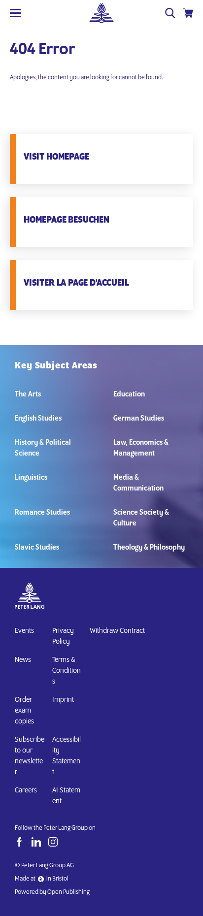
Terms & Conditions (66, 671)
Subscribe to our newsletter (29, 756)
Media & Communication (138, 483)
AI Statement (66, 795)
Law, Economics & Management (141, 448)
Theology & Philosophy (149, 548)
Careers (26, 790)
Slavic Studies (37, 548)
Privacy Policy (63, 636)
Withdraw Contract (117, 631)
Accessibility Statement (66, 756)
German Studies (138, 419)
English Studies (38, 419)
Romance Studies (42, 513)
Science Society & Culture (141, 518)
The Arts (28, 394)
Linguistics (31, 478)
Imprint (63, 700)
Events (24, 631)
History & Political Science (43, 448)
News (23, 660)
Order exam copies (24, 710)
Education (129, 394)
